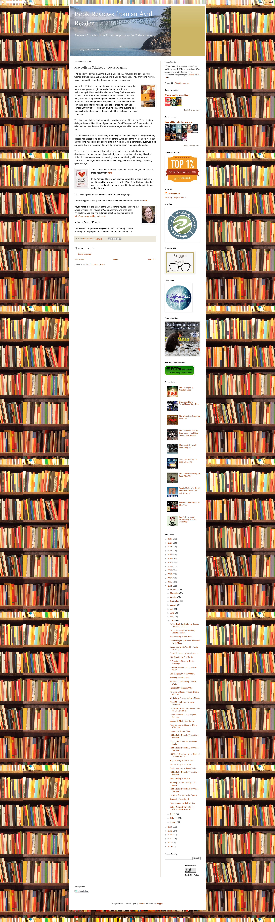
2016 (170, 578)
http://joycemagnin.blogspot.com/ (89, 216)
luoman (142, 903)
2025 (170, 542)
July (172, 608)
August (173, 604)
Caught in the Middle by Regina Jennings (183, 715)
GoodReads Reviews (178, 121)
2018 (170, 570)
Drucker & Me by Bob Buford (182, 721)
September (174, 601)
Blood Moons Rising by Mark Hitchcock (182, 703)
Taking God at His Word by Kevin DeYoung (184, 648)
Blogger (159, 903)
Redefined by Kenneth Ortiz (181, 687)
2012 (170, 830)
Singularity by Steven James (181, 760)
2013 (170, 826)
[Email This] (109, 238)
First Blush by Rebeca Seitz (181, 636)
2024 (170, 546)
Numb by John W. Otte (179, 677)
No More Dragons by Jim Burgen (183, 795)
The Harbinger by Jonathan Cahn (186, 388)
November (174, 593)
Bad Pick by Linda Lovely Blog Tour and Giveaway (188, 519)
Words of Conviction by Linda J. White (183, 682)
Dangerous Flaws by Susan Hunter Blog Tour (189, 403)
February (174, 818)
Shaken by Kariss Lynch (179, 799)
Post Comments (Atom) (95, 264)
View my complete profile (175, 197)
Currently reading (177, 95)
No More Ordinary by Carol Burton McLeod (184, 693)
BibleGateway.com (182, 83)
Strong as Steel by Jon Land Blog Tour (188, 460)
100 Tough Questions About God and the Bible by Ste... (185, 755)
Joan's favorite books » (192, 110)
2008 (170, 846)
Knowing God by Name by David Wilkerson (183, 726)
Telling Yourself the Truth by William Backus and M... (182, 808)
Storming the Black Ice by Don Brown (182, 783)
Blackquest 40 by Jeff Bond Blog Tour (187, 446)
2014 (170, 585)
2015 (170, 582)
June (172, 612)
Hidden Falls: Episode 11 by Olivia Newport (184, 773)
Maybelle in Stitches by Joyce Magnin (185, 698)
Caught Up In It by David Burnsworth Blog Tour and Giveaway (189, 490)
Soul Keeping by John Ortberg (182, 673)
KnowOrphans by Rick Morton (182, 803)
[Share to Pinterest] (120, 238)
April (172, 620)
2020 (170, 562)
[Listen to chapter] (168, 77)
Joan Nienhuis (174, 193)
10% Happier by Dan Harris (181, 657)
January (173, 822)
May (172, 616)
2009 (170, 842)
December (174, 589)
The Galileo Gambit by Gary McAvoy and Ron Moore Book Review (188, 433)
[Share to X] (114, 238)
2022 (170, 554)
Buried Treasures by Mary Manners (184, 653)
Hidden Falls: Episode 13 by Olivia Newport (184, 736)
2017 (170, 574)
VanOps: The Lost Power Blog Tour (189, 503)
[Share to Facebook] (117, 238)
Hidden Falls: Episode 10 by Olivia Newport (184, 789)
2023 (170, 550)
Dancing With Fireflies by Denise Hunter (183, 742)
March (173, 814)
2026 (170, 539)
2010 (170, 838)
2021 (170, 558)
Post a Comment (84, 253)
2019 (170, 566)
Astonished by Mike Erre (180, 778)
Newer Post (80, 259)
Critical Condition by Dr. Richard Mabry (183, 668)
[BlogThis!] (111, 238)
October (173, 597)
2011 (170, 834)
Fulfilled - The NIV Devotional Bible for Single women (185, 709)
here (110, 173)
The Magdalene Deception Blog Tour (189, 417)
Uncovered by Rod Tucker (180, 764)
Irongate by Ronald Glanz (180, 731)
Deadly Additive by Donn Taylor (183, 768)
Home (115, 259)
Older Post (151, 259)
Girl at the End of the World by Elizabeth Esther (182, 631)
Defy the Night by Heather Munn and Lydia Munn (185, 641)
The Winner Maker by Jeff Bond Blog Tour (189, 474)
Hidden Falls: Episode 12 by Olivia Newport (184, 748)
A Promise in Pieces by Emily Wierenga (182, 662)
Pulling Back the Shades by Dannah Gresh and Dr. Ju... (184, 625)
